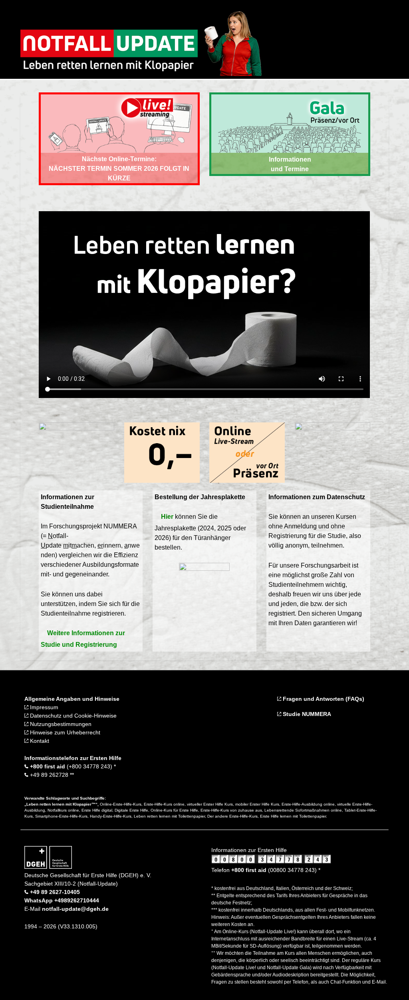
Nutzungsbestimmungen (59, 724)
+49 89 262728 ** (51, 775)
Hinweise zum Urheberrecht (64, 732)
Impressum (43, 707)
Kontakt (38, 741)
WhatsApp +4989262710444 (61, 900)
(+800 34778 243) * (72, 766)
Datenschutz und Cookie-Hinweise (72, 715)
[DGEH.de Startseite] (48, 867)
